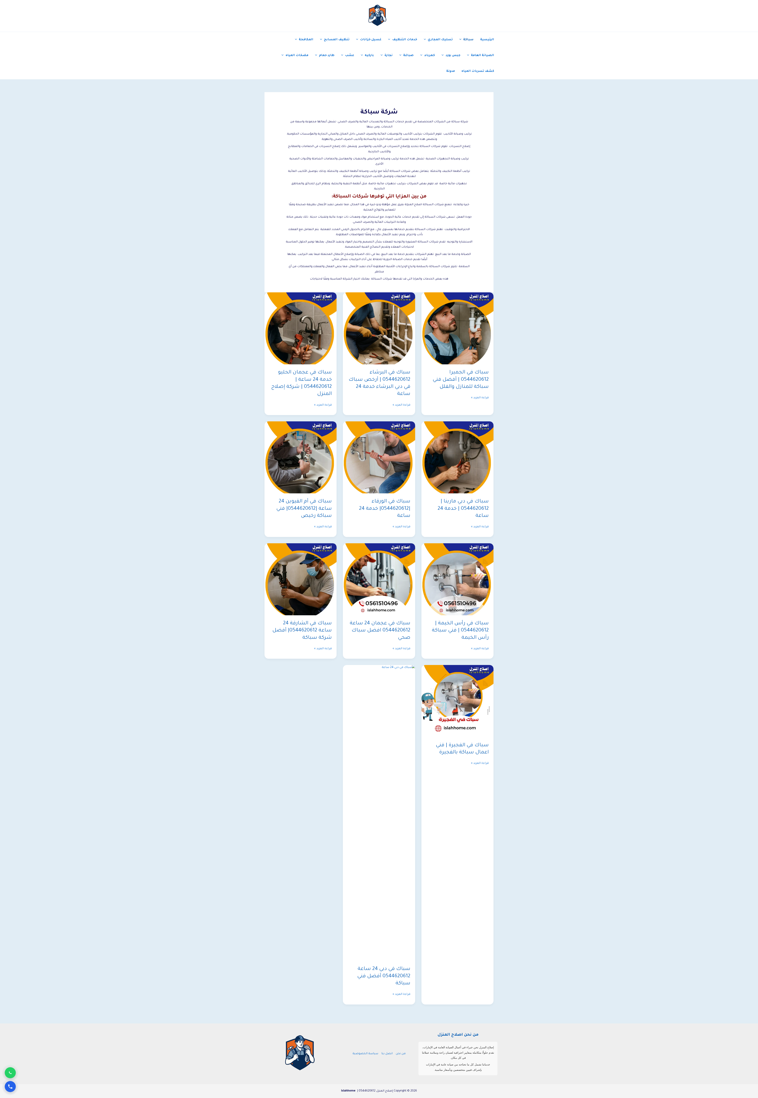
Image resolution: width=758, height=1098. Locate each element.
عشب (349, 55)
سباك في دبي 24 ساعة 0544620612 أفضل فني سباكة (383, 976)
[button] (461, 40)
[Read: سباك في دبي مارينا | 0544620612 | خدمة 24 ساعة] (457, 457)
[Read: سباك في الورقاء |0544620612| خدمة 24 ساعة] (379, 457)
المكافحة (306, 39)
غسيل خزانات (370, 39)
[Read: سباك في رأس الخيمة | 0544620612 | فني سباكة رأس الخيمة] (457, 579)
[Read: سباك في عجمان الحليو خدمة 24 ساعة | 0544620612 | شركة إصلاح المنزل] (301, 328)
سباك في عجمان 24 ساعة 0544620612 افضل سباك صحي (380, 631)
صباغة (408, 55)
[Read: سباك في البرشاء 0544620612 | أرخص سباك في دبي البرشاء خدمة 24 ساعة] (379, 328)
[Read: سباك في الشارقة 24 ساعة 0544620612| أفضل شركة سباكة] (301, 579)
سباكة (468, 39)
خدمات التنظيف (404, 39)
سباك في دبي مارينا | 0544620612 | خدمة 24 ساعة (463, 509)
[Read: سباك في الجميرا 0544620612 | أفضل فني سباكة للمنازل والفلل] (457, 328)
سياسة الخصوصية (365, 1053)
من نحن (401, 1053)
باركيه (369, 55)
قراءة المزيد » (480, 398)
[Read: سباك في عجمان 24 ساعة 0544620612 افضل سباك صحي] (379, 579)
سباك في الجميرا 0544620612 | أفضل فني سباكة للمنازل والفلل (461, 380)
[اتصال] (10, 1086)
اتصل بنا (387, 1053)
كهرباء (429, 55)
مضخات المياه (297, 55)
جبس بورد (453, 55)
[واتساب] (10, 1072)
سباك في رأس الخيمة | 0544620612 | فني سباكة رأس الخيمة (460, 631)
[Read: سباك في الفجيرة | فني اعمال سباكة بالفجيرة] (457, 701)
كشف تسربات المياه (478, 71)
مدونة (450, 71)
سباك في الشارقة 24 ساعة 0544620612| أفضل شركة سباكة (302, 631)
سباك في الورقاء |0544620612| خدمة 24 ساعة (384, 509)
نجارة (389, 55)
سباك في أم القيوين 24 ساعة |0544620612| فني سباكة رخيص (304, 509)
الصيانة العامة (482, 55)
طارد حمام (326, 55)
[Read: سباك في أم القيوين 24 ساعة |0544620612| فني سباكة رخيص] (301, 457)
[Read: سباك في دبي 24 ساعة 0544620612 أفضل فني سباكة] (379, 813)
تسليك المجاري (440, 39)
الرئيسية (487, 39)
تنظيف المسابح (336, 39)
